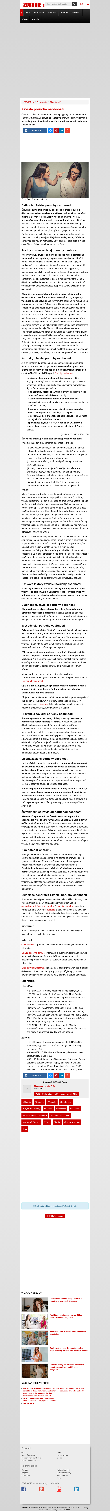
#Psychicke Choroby (31, 1109)
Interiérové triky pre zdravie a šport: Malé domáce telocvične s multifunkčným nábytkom (67, 1367)
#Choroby (27, 1102)
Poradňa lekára (62, 1475)
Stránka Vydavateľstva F (32, 968)
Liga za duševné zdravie (33, 953)
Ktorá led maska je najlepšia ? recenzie (39, 1401)
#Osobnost (74, 1109)
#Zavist (57, 1122)
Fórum (25, 19)
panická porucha (65, 906)
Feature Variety (29, 1403)
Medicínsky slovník (63, 1470)
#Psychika (52, 1102)
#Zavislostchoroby (72, 1122)
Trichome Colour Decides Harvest (37, 1396)
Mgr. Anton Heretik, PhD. (44, 1086)
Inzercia (59, 1453)
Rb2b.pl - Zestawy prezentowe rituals (38, 1398)
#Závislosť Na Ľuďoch (60, 1115)
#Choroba (39, 1102)
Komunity (52, 13)
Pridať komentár (56, 1216)
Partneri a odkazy (63, 1455)
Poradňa (35, 19)
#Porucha (48, 1109)
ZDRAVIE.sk (28, 102)
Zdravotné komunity (64, 1473)
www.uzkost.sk (28, 945)
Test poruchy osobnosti (32, 681)
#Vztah (47, 1122)
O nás (23, 1453)
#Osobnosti (61, 1109)
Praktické (76, 13)
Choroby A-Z (55, 102)
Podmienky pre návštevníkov (31, 1458)
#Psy (25, 1129)
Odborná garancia (28, 1455)
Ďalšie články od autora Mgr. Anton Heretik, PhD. (56, 1094)
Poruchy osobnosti (63, 373)
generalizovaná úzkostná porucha (37, 906)
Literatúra (43, 704)
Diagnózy (24, 1473)
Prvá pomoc (25, 1475)
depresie (51, 910)
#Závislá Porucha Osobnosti (35, 1115)
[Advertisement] (55, 41)
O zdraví (64, 13)
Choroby (24, 1470)
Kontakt (59, 1458)
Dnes (28, 13)
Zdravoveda (39, 13)
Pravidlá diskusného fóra (30, 1461)
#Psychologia (66, 1102)
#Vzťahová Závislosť (31, 1122)
